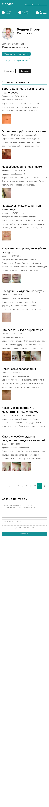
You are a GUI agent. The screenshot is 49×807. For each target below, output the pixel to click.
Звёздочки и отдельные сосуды (23, 291)
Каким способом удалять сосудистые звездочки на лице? (23, 438)
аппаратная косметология (12, 100)
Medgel (8, 4)
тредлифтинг (30, 415)
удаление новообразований (13, 174)
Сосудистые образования (19, 369)
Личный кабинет (37, 12)
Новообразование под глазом (22, 166)
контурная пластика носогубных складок (19, 217)
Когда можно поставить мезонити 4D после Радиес (20, 409)
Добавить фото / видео (24, 528)
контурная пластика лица (12, 337)
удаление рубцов (32, 135)
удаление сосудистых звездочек (15, 298)
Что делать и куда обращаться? (23, 330)
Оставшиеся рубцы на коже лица (24, 131)
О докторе (9, 71)
